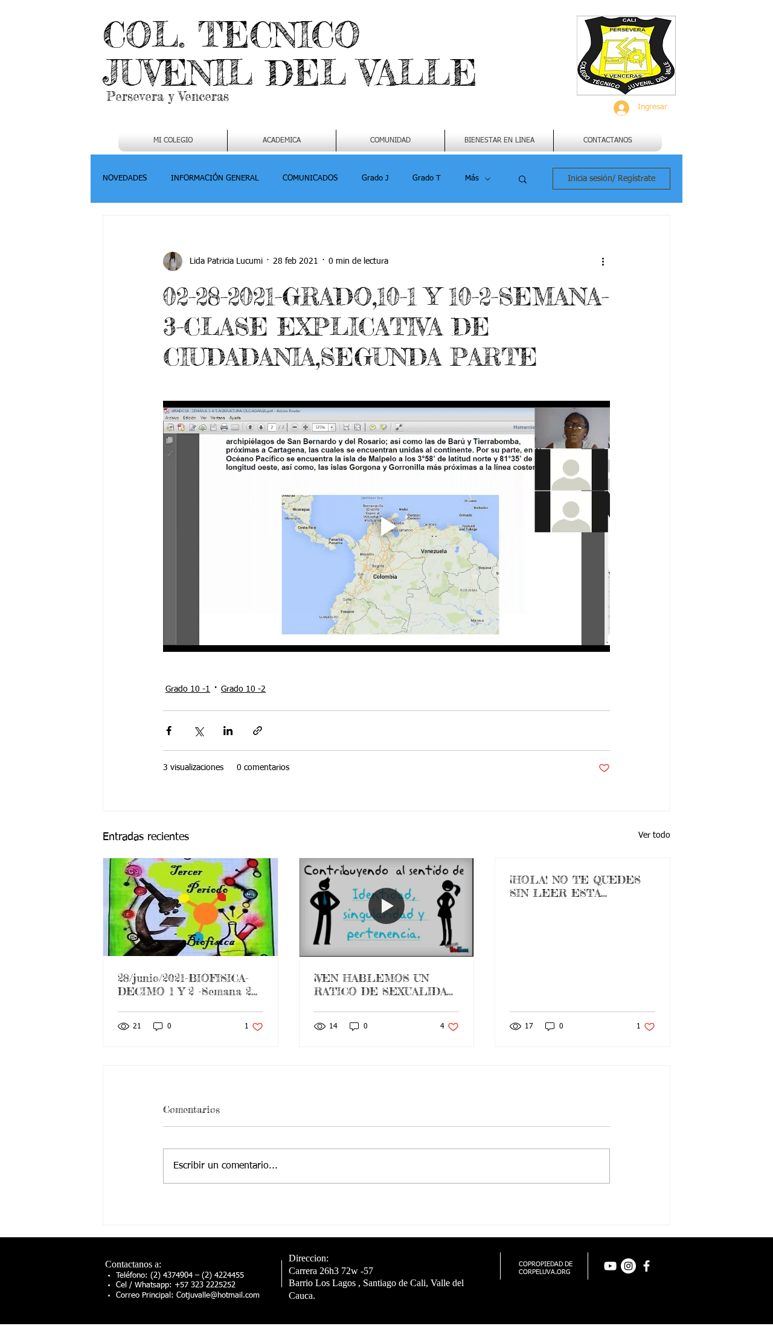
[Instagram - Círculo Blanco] (628, 1265)
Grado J (375, 178)
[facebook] (646, 1265)
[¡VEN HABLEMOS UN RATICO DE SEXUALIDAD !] (387, 907)
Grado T (426, 178)
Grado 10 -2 (243, 689)
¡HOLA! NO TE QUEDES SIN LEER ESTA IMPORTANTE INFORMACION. (575, 886)
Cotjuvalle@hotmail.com (218, 1295)
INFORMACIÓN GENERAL (214, 178)
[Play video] (386, 526)
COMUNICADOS (310, 178)
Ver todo (654, 835)
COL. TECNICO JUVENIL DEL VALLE (290, 53)
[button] (282, 140)
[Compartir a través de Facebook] (169, 730)
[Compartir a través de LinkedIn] (228, 730)
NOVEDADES (125, 178)
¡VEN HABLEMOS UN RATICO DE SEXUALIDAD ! (384, 984)
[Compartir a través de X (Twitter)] (198, 730)
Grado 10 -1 (187, 689)
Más (472, 178)
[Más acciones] (602, 261)
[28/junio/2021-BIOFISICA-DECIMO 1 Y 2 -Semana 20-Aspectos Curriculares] (190, 907)
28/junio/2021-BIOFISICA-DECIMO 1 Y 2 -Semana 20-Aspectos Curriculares (189, 984)
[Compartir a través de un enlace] (257, 730)
